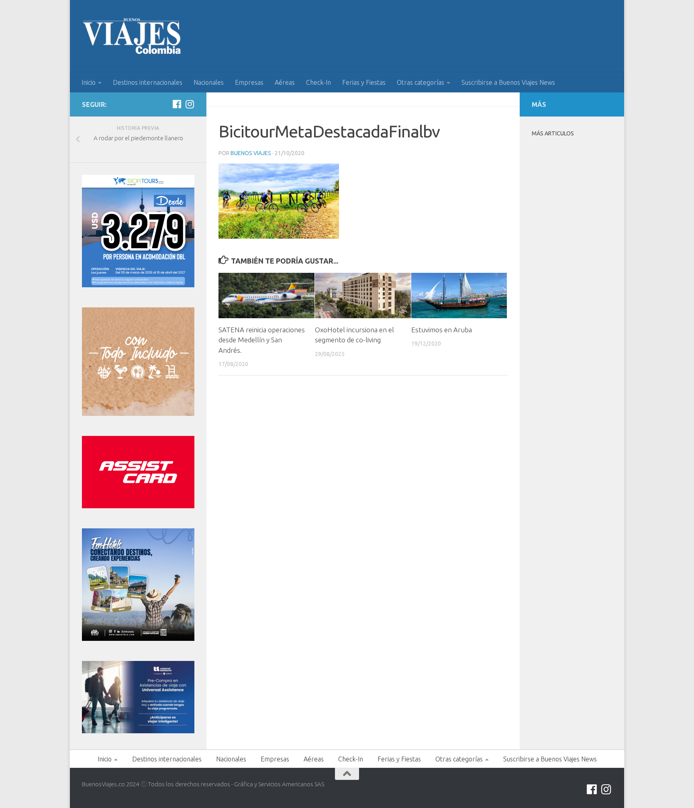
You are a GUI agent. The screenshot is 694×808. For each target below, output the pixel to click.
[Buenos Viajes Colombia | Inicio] (132, 36)
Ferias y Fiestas (364, 82)
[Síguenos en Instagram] (189, 104)
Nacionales (209, 82)
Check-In (318, 82)
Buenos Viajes (251, 153)
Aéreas (285, 82)
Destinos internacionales (147, 82)
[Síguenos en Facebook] (177, 104)
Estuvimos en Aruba (441, 329)
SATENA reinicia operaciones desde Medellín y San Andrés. (261, 340)
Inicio (89, 82)
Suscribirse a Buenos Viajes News (508, 82)
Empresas (249, 82)
